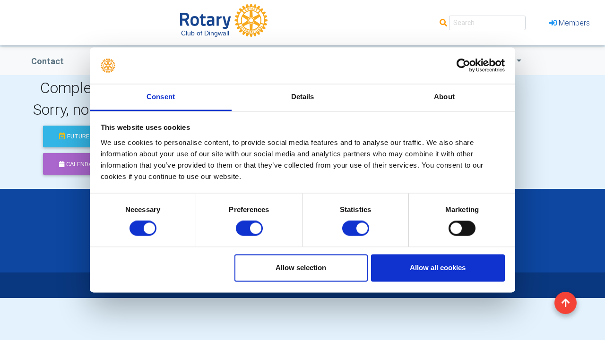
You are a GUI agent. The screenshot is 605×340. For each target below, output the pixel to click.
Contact (47, 61)
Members (574, 22)
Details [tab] (302, 97)
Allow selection (301, 268)
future (78, 136)
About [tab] (444, 97)
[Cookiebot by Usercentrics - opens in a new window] (463, 66)
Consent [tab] (161, 97)
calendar (81, 164)
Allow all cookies (438, 268)
